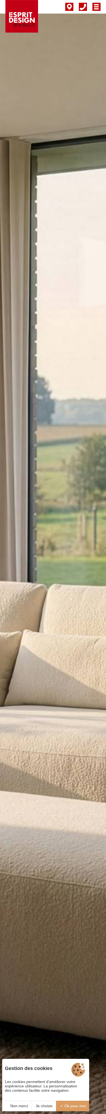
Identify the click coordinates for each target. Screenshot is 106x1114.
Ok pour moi (74, 1106)
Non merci (18, 1106)
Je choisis (44, 1106)
